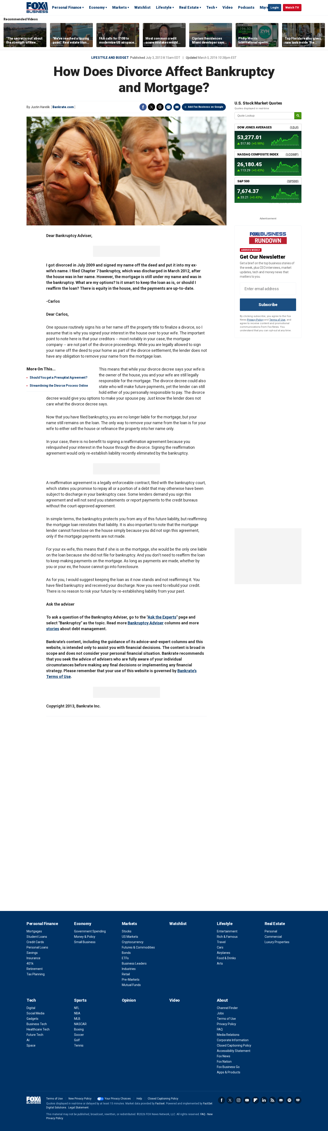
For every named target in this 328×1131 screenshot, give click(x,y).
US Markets (130, 936)
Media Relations (228, 1035)
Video (227, 7)
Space (31, 1045)
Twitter (151, 107)
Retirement (35, 969)
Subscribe (268, 304)
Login (274, 7)
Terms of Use (277, 319)
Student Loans (37, 936)
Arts (220, 963)
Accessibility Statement (233, 1051)
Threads (160, 107)
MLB (77, 1018)
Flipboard (255, 1100)
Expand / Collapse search (263, 7)
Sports (80, 1000)
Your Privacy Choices (118, 1098)
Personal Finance (66, 7)
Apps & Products (228, 1072)
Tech (210, 7)
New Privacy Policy (80, 1098)
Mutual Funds (131, 985)
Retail (126, 974)
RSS (272, 1100)
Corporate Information (233, 1040)
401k (30, 963)
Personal (271, 931)
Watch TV (292, 7)
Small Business (84, 942)
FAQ (220, 1029)
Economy (97, 7)
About (222, 1000)
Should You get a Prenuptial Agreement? (58, 377)
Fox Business (37, 7)
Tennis (78, 1045)
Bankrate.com (63, 107)
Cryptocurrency (132, 942)
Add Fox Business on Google (205, 106)
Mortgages (34, 931)
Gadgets (32, 1018)
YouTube (247, 1100)
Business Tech (37, 1024)
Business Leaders (134, 963)
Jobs (220, 1013)
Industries (129, 969)
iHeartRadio (297, 1100)
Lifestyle (164, 7)
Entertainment (227, 931)
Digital (31, 1008)
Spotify (289, 1100)
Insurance (33, 958)
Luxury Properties (277, 942)
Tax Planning (36, 974)
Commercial (273, 936)
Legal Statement (78, 1107)
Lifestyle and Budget (110, 57)
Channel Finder (227, 1008)
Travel (221, 942)
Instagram (238, 1100)
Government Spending (90, 931)
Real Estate (189, 7)
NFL (76, 1008)
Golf (77, 1040)
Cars (220, 947)
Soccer (79, 1035)
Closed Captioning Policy (234, 1045)
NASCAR (80, 1024)
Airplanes (223, 953)
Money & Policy (84, 936)
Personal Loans (37, 947)
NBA (77, 1013)
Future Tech (35, 1035)
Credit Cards (35, 942)
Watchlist (142, 7)
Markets (119, 7)
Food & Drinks (226, 958)
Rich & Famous (227, 936)
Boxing (79, 1029)
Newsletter (280, 1100)
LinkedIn (264, 1100)
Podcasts (246, 7)
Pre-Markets (130, 979)
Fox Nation (224, 1061)
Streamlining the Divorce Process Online (59, 385)
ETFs (125, 958)
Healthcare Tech (38, 1029)
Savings (32, 953)
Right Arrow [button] (319, 35)
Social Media (35, 1013)
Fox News (223, 1056)
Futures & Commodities (138, 947)
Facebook (143, 107)
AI (28, 1040)
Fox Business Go (228, 1067)
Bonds (126, 953)
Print (168, 107)
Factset (160, 1103)
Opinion (129, 1000)
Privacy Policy (255, 319)
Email (177, 107)
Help (139, 1098)
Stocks (126, 931)
